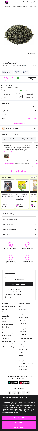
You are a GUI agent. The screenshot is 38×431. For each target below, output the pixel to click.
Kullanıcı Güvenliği (7, 333)
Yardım (4, 321)
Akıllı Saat (22, 315)
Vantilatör (22, 358)
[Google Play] (13, 382)
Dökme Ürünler (31, 119)
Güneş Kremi (23, 361)
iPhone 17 (22, 347)
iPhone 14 (22, 312)
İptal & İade (5, 327)
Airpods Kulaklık (23, 317)
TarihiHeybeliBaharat (9, 78)
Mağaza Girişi (19, 279)
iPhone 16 (22, 352)
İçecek (22, 6)
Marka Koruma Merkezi (9, 306)
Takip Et (32, 79)
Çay (35, 6)
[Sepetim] (24, 2)
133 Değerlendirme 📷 (19, 66)
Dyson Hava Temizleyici (26, 363)
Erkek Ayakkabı (23, 329)
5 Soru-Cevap (5, 80)
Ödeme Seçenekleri (8, 324)
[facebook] (9, 394)
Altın (20, 306)
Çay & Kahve (28, 6)
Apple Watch (22, 323)
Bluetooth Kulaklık (24, 326)
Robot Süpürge (23, 309)
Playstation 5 (23, 320)
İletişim (4, 312)
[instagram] (19, 394)
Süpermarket (15, 6)
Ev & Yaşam (7, 6)
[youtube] (23, 394)
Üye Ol (4, 319)
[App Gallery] (24, 382)
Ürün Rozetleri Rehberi (9, 344)
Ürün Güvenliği (6, 335)
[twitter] (14, 394)
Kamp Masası (23, 369)
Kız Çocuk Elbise (23, 344)
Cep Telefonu (23, 334)
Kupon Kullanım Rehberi (9, 341)
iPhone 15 (22, 341)
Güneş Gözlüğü (23, 349)
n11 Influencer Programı (9, 347)
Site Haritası (5, 338)
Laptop (21, 355)
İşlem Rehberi (6, 330)
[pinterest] (28, 394)
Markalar (5, 309)
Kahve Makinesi (23, 366)
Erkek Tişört (22, 331)
